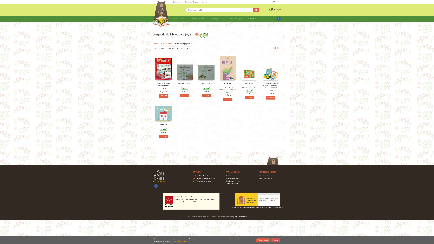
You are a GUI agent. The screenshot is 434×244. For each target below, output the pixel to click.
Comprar (163, 96)
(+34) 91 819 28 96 (202, 176)
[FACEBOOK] (279, 19)
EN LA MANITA (206, 83)
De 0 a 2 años (166, 43)
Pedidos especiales (265, 178)
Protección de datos (232, 184)
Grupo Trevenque (240, 217)
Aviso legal (230, 176)
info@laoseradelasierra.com (205, 178)
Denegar (275, 240)
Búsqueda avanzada (200, 2)
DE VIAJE (227, 83)
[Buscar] (256, 10)
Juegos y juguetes (198, 19)
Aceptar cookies (263, 240)
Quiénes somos (178, 2)
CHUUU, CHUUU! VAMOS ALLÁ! (163, 84)
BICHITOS (249, 83)
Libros (183, 19)
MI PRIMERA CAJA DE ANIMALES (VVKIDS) (271, 84)
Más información (182, 241)
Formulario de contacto (203, 181)
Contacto (188, 2)
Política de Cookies (232, 178)
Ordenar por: (159, 48)
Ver (182, 48)
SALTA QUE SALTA (185, 83)
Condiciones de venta (233, 181)
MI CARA (163, 124)
